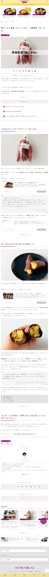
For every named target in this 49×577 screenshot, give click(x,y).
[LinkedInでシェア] (32, 71)
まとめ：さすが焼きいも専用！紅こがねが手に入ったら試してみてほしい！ (21, 116)
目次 (22, 101)
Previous (1, 13)
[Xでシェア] (14, 71)
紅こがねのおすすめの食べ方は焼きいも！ (14, 111)
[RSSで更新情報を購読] (27, 475)
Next (48, 13)
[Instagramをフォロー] (23, 475)
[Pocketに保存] (23, 71)
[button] (35, 71)
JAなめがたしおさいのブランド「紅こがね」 (14, 106)
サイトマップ (23, 571)
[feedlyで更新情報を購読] (25, 475)
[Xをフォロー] (21, 475)
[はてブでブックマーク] (20, 71)
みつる (24, 458)
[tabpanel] (9, 13)
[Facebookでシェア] (17, 71)
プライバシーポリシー (14, 571)
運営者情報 (30, 571)
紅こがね (10, 443)
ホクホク (4, 443)
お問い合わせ (38, 571)
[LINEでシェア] (26, 71)
